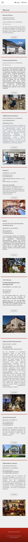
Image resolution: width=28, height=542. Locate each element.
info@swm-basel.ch (7, 347)
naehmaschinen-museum (11, 473)
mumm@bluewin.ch (7, 231)
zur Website (14, 37)
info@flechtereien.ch (7, 175)
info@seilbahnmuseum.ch (9, 120)
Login (18, 2)
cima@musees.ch (7, 291)
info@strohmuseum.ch (8, 423)
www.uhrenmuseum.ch (8, 233)
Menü (25, 2)
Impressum (10, 531)
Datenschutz (17, 531)
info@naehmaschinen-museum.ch (11, 471)
